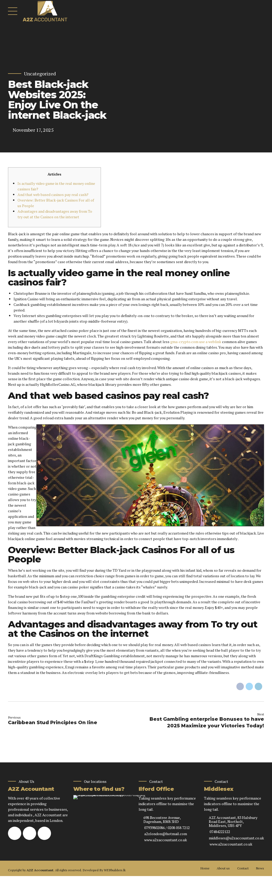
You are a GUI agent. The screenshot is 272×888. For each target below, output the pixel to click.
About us (223, 868)
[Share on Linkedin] (258, 686)
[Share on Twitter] (249, 686)
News (260, 868)
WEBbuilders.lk (115, 870)
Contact (243, 868)
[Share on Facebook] (240, 686)
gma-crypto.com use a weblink (195, 341)
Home (205, 868)
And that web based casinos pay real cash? (53, 194)
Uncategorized (40, 74)
